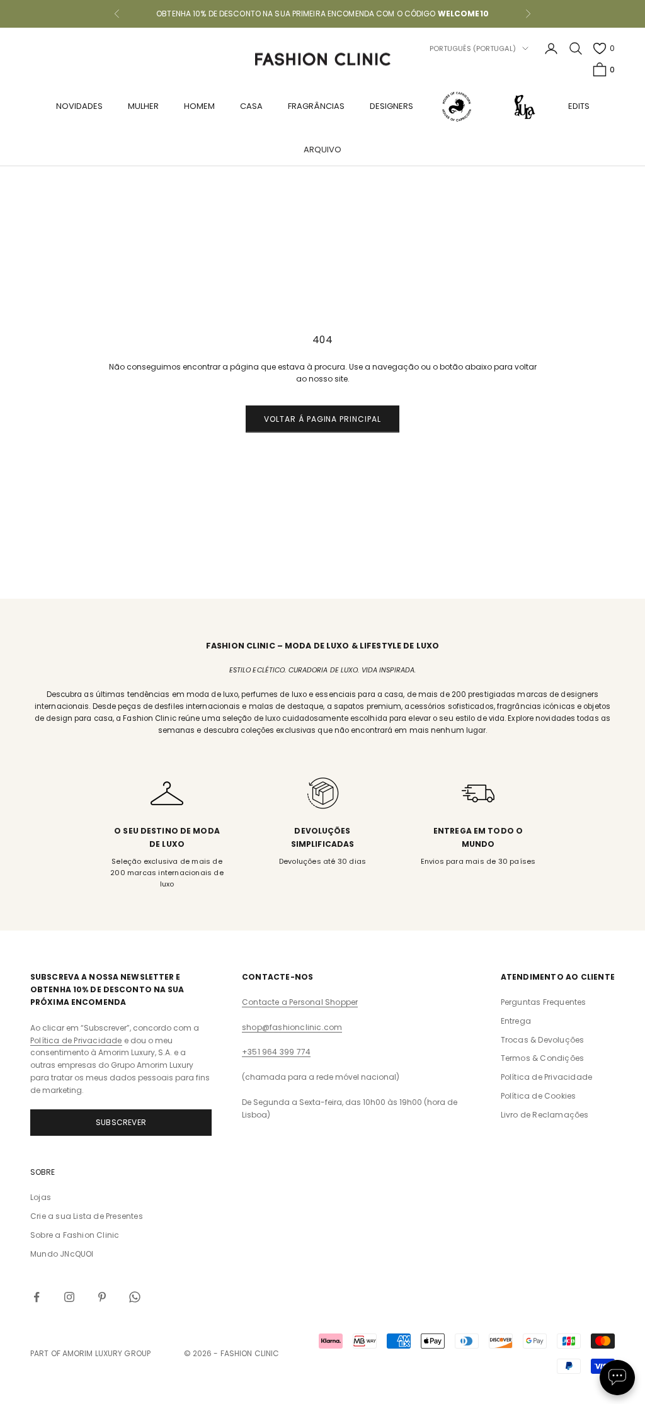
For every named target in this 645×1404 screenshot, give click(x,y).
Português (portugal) (473, 48)
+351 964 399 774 (276, 1051)
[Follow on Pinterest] (102, 1297)
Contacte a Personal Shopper (300, 1002)
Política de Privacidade (76, 1040)
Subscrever (121, 1122)
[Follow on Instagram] (69, 1297)
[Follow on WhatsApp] (134, 1297)
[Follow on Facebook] (36, 1297)
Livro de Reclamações (545, 1114)
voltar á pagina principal (322, 419)
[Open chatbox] (617, 1377)
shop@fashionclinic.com (292, 1027)
